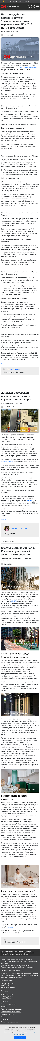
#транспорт (5, 519)
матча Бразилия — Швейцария (26, 67)
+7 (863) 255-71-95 (7, 984)
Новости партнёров (7, 954)
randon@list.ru (6, 998)
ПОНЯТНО (20, 1038)
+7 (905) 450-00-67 (7, 986)
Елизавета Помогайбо (19, 528)
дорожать (31, 509)
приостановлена (7, 462)
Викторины (15, 953)
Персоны (28, 951)
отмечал (30, 501)
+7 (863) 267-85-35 (7, 994)
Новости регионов (22, 954)
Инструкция (19, 951)
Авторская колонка (27, 953)
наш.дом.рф (12, 927)
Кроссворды (5, 953)
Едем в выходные (7, 951)
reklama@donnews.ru (8, 988)
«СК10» (14, 601)
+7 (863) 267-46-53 (7, 996)
